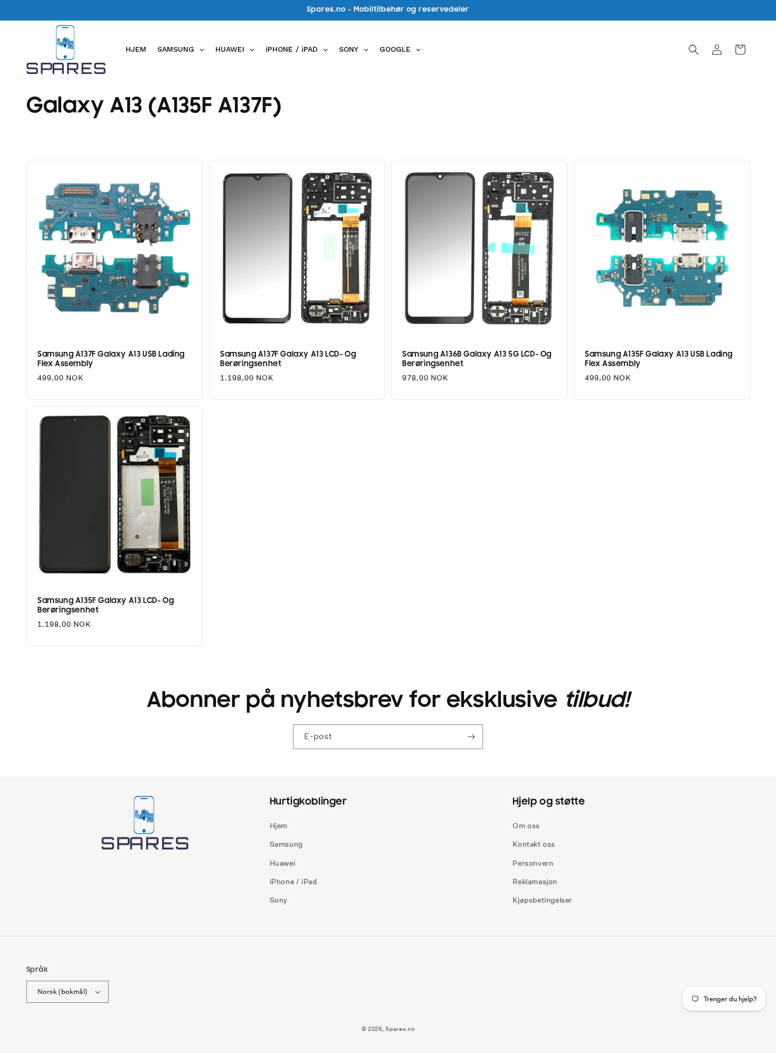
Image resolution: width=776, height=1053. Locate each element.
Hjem (279, 825)
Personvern (533, 863)
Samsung (286, 844)
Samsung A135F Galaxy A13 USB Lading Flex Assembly (659, 359)
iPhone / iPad (293, 881)
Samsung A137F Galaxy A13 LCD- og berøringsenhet (288, 359)
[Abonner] (470, 736)
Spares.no (399, 1028)
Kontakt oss (534, 844)
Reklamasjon (535, 881)
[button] (693, 49)
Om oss (526, 825)
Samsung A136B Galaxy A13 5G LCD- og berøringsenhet (477, 359)
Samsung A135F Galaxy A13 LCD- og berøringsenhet (105, 605)
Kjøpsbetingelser (542, 900)
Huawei (283, 863)
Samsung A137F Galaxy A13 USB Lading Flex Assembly (111, 359)
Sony (279, 900)
